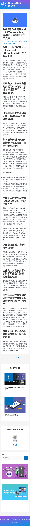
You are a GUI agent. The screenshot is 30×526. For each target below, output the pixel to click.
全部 (5, 41)
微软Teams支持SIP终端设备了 (14, 388)
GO (26, 458)
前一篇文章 (15, 358)
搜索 (3, 454)
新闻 (8, 41)
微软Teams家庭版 (11, 415)
